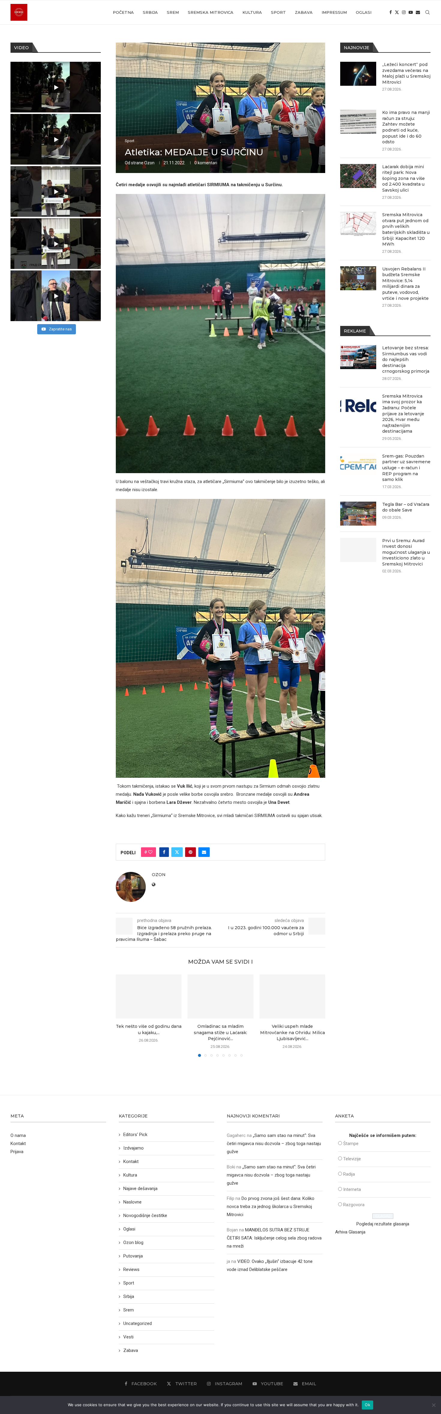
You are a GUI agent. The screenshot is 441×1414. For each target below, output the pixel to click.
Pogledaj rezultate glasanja (382, 1224)
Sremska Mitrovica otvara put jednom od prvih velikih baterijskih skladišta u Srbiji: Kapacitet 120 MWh (406, 229)
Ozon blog (133, 1242)
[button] (124, 1015)
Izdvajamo (133, 1148)
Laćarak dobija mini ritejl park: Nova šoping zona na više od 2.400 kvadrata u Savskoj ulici (403, 178)
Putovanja (133, 1256)
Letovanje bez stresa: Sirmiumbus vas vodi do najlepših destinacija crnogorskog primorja (405, 359)
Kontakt (18, 1143)
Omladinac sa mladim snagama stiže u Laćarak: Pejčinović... (220, 1033)
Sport (278, 12)
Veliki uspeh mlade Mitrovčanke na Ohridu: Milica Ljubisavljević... (292, 1033)
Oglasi (363, 12)
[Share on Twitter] (177, 852)
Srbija (150, 12)
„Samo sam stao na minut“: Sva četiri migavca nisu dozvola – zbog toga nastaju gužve (274, 1143)
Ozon (149, 162)
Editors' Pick (135, 1134)
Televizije (352, 1159)
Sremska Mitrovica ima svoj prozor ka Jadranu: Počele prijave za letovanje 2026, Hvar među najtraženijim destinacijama (403, 413)
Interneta (352, 1189)
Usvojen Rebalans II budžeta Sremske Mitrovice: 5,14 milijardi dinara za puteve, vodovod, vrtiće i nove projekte (405, 283)
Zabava (304, 12)
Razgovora (353, 1204)
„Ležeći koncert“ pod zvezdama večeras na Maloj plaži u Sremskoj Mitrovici (406, 73)
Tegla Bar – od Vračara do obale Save (405, 507)
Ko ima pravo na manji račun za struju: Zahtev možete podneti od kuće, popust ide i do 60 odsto (406, 127)
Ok (367, 1404)
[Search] (427, 12)
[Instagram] (404, 12)
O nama (18, 1135)
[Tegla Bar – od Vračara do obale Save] (358, 514)
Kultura (252, 12)
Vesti (128, 1337)
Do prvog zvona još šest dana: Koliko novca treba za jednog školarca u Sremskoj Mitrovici (270, 1206)
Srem (173, 12)
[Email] (418, 12)
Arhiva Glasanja (350, 1232)
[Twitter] (397, 12)
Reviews (131, 1269)
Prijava (16, 1151)
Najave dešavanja (140, 1188)
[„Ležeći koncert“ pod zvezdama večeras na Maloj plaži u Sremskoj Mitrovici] (358, 74)
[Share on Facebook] (164, 852)
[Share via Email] (204, 852)
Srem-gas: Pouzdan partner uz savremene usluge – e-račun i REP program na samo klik (406, 467)
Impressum (334, 12)
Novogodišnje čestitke (145, 1215)
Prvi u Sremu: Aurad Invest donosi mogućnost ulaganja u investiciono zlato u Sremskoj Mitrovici (406, 552)
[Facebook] (390, 12)
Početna (123, 12)
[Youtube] (411, 12)
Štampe (350, 1143)
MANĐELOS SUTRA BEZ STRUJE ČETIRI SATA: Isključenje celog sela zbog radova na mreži (274, 1238)
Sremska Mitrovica (210, 12)
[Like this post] (150, 852)
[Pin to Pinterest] (190, 852)
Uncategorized (137, 1323)
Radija (349, 1174)
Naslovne (132, 1202)
